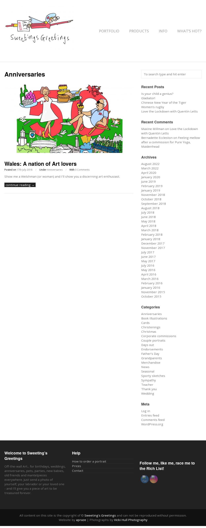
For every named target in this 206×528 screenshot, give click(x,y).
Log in (145, 411)
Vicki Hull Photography (130, 520)
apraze (81, 520)
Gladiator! (148, 98)
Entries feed (150, 415)
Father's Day (150, 354)
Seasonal (147, 371)
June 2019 (148, 181)
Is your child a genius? (157, 94)
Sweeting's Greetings (100, 515)
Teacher (147, 385)
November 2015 (153, 292)
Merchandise (150, 362)
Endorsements (152, 349)
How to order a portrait (89, 461)
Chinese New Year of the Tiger (163, 102)
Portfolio (109, 31)
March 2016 (150, 279)
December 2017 (153, 243)
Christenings (150, 327)
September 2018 (153, 204)
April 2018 (148, 226)
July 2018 (147, 212)
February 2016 (152, 283)
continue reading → (20, 185)
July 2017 (147, 252)
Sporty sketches (153, 376)
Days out (147, 345)
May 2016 (148, 270)
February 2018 (152, 234)
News (145, 367)
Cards (145, 323)
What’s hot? (189, 31)
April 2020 (148, 173)
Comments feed (153, 420)
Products (139, 31)
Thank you (149, 389)
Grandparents (151, 358)
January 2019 (150, 190)
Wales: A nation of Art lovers (40, 163)
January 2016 (150, 287)
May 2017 (148, 261)
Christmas (148, 331)
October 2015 (151, 296)
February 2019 (152, 186)
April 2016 (148, 274)
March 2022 (150, 168)
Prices (76, 466)
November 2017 (153, 248)
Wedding (147, 393)
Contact (77, 471)
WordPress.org (152, 424)
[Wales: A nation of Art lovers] (68, 152)
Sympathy (148, 380)
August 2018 (150, 208)
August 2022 (150, 164)
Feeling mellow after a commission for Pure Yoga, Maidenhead (170, 142)
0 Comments (82, 169)
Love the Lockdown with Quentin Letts (169, 111)
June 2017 (148, 257)
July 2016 (147, 265)
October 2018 (151, 199)
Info (163, 31)
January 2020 (150, 177)
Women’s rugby (152, 107)
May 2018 (148, 221)
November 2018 (153, 195)
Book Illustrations (154, 318)
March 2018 (150, 230)
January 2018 (150, 239)
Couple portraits (153, 340)
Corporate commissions (158, 336)
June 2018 (148, 217)
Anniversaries (55, 169)
